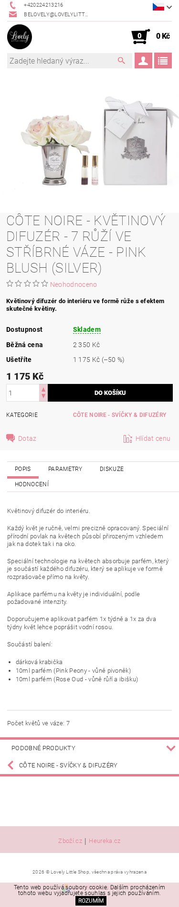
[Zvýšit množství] (43, 388)
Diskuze (112, 469)
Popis (23, 469)
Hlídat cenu (153, 438)
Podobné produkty (43, 748)
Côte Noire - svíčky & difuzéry (120, 415)
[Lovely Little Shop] (19, 36)
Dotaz (27, 438)
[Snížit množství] (43, 397)
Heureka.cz (104, 841)
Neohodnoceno (73, 284)
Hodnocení (32, 484)
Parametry (65, 469)
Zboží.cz (70, 841)
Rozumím (91, 900)
